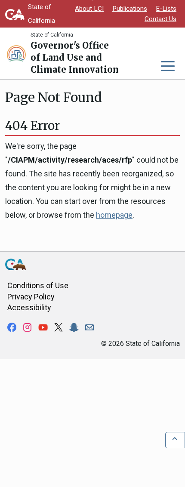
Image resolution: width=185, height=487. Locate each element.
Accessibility (29, 307)
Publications (129, 8)
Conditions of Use (37, 285)
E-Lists (166, 8)
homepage (114, 214)
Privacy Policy (31, 296)
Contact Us (160, 19)
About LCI (89, 8)
